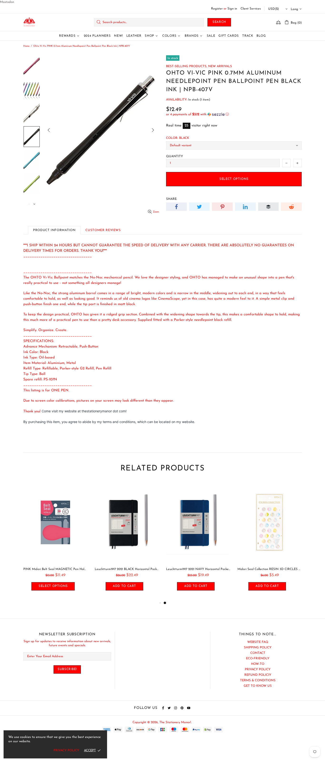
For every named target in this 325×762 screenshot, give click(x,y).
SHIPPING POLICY (257, 647)
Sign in (232, 8)
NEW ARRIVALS (220, 66)
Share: (171, 199)
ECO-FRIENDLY (257, 658)
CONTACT (257, 653)
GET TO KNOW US (258, 685)
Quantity (174, 156)
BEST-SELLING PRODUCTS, (186, 66)
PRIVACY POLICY (258, 669)
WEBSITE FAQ (257, 642)
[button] (234, 114)
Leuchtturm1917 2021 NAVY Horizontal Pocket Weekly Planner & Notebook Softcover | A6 (198, 569)
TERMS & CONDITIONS (258, 680)
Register (217, 8)
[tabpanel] (198, 540)
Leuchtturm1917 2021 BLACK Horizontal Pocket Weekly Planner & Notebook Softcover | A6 (127, 569)
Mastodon (7, 2)
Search (219, 22)
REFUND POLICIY (257, 674)
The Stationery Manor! (29, 22)
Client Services (251, 8)
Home (26, 46)
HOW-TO (257, 664)
